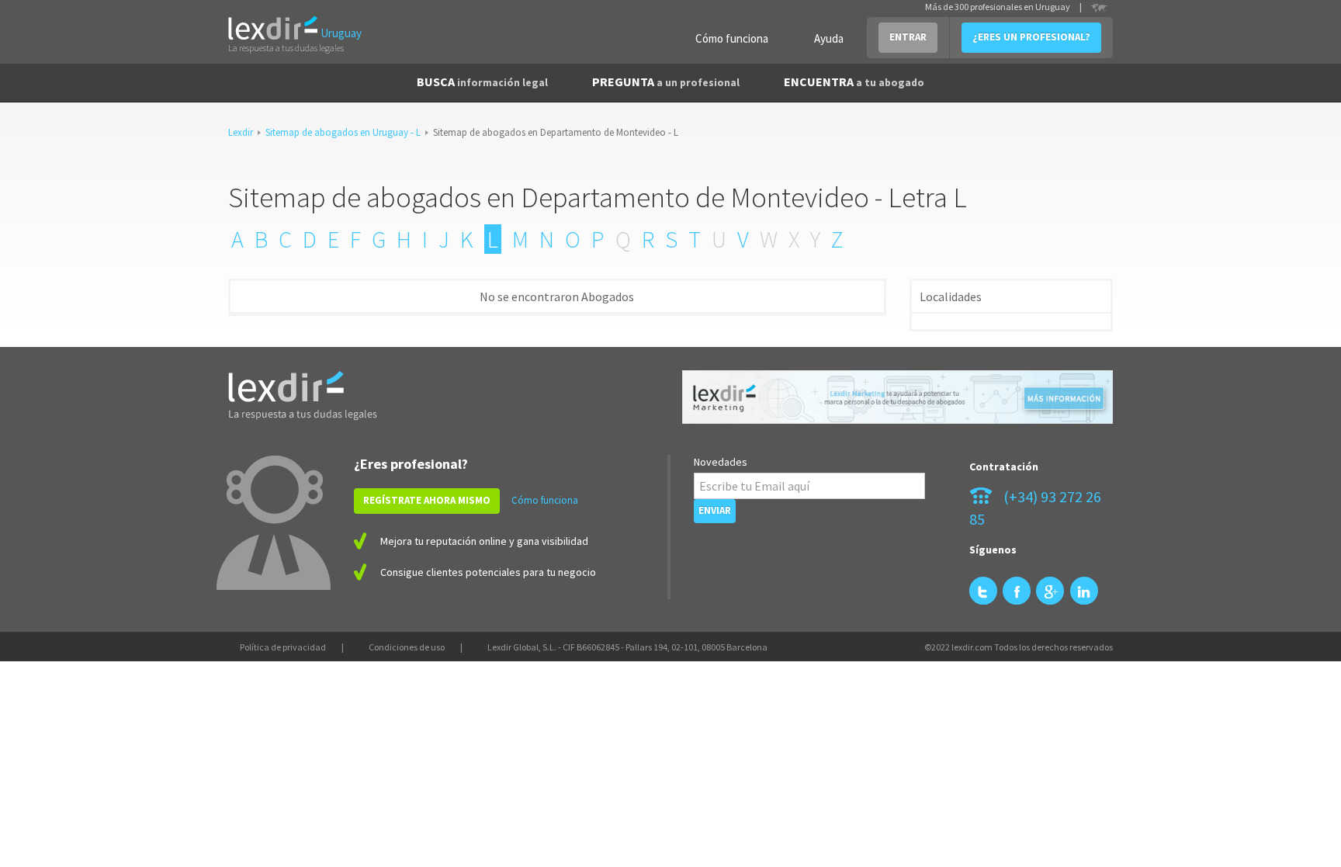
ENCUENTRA (854, 81)
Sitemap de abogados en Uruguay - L (343, 132)
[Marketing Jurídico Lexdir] (897, 397)
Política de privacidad (283, 647)
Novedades (720, 462)
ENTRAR (908, 36)
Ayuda (829, 38)
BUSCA (482, 81)
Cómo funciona (731, 38)
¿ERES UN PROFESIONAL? (1031, 36)
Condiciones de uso (407, 647)
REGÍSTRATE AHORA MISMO (426, 500)
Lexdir (240, 132)
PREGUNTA (666, 81)
